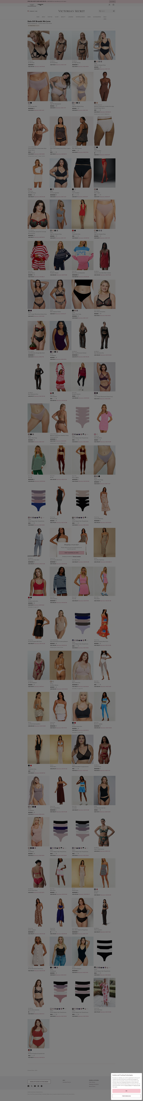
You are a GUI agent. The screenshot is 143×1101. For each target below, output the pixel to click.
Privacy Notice (128, 1085)
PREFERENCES (126, 1096)
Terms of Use (137, 1085)
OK (126, 1091)
